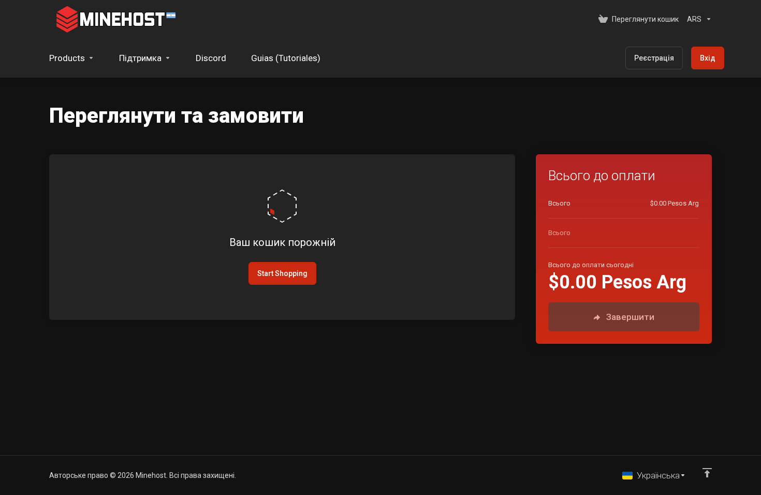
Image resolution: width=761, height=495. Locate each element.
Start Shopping (282, 273)
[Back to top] (707, 473)
